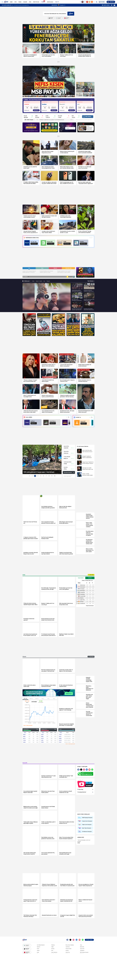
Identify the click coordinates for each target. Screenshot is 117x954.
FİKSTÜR (90, 577)
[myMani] (43, 2)
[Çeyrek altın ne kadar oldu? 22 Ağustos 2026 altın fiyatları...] (49, 358)
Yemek (38, 950)
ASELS (60, 736)
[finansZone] (85, 272)
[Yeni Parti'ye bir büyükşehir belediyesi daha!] (48, 531)
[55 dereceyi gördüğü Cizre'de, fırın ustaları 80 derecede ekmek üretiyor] (49, 80)
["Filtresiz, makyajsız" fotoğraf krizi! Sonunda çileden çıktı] (31, 365)
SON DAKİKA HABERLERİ (6, 5)
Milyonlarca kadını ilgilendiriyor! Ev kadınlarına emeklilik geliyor (89, 688)
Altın (54, 698)
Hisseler (67, 950)
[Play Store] (27, 945)
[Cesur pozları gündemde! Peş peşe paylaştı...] (48, 846)
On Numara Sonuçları (87, 831)
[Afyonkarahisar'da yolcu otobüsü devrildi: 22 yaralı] (67, 225)
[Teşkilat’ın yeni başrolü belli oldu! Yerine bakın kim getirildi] (66, 538)
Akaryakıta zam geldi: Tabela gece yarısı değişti (89, 696)
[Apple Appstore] (27, 949)
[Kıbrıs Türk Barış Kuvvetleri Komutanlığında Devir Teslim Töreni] (49, 160)
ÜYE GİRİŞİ (102, 1)
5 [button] (40, 476)
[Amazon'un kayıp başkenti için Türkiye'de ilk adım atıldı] (51, 96)
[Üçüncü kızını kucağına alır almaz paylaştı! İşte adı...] (66, 807)
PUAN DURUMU (81, 577)
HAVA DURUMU (54, 5)
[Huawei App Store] (27, 952)
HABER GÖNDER (107, 5)
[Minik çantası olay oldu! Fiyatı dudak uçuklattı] (48, 785)
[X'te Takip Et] (70, 940)
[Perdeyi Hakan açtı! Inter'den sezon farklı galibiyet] (66, 581)
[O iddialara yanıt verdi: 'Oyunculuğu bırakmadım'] (67, 209)
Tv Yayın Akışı (80, 789)
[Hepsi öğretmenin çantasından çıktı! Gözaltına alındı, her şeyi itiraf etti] (63, 96)
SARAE (24, 742)
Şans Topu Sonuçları (86, 828)
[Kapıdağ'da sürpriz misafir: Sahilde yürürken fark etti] (80, 516)
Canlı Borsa (91, 656)
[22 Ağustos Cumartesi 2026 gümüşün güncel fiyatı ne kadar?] (31, 531)
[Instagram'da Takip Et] (84, 770)
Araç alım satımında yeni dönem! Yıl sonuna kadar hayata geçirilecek (89, 715)
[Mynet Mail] (114, 5)
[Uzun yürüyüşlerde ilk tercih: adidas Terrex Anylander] (49, 404)
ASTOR (60, 740)
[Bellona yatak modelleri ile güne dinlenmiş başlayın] (31, 878)
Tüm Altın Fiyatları (68, 472)
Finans (38, 948)
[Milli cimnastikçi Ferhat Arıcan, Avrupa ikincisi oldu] (66, 597)
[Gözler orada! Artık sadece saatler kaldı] (31, 671)
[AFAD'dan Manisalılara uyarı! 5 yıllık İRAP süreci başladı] (34, 96)
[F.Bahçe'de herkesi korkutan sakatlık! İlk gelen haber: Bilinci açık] (58, 33)
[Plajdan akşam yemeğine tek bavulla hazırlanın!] (85, 358)
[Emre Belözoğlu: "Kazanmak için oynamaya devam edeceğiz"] (48, 581)
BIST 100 (27, 701)
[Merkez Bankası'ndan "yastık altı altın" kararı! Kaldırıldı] (80, 705)
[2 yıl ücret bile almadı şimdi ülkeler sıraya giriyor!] (67, 358)
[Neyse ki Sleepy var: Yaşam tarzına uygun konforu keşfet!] (48, 96)
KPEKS (24, 734)
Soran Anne (82, 948)
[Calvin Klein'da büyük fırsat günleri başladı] (49, 373)
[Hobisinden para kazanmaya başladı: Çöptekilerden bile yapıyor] (67, 893)
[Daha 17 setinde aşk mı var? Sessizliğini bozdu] (31, 389)
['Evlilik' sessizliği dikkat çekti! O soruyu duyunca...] (48, 815)
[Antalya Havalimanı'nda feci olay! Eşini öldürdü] (48, 546)
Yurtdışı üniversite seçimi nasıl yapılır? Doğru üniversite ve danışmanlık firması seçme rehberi (30, 901)
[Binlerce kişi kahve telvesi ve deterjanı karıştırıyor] (85, 373)
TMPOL (24, 740)
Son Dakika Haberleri (41, 944)
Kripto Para (68, 952)
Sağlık (52, 946)
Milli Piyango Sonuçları (87, 817)
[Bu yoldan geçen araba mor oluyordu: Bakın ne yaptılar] (80, 533)
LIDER (42, 740)
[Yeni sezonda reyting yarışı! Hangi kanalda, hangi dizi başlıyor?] (31, 838)
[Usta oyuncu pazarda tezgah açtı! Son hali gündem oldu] (65, 96)
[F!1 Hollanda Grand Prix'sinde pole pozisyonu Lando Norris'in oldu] (48, 627)
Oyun (81, 944)
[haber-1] (29, 324)
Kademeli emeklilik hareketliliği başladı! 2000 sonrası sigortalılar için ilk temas (89, 681)
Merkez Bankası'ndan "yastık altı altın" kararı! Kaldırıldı (89, 705)
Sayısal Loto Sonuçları (87, 821)
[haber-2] (44, 324)
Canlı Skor (91, 574)
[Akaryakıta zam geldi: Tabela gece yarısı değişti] (80, 696)
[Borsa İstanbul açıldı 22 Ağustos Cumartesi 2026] (67, 373)
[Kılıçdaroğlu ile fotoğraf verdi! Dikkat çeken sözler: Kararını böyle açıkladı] (58, 96)
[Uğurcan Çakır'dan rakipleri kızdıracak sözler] (66, 500)
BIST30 (37, 698)
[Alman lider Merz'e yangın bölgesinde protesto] (49, 145)
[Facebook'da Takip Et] (78, 770)
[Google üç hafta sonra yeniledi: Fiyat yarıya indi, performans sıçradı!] (86, 909)
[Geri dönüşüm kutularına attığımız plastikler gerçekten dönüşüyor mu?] (48, 500)
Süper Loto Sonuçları (86, 824)
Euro (48, 698)
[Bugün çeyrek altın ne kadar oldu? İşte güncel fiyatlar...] (49, 209)
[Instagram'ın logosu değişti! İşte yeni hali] (67, 909)
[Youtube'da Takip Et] (89, 770)
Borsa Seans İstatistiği (70, 944)
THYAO (60, 734)
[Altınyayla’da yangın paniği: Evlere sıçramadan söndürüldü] (85, 145)
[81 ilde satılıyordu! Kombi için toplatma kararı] (66, 679)
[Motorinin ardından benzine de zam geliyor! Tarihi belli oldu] (46, 96)
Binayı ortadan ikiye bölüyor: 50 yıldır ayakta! (89, 550)
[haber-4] (73, 324)
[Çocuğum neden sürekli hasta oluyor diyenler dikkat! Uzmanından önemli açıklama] (49, 225)
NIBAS (24, 736)
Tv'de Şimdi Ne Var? (81, 792)
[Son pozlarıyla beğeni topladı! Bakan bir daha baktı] (31, 777)
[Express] (87, 2)
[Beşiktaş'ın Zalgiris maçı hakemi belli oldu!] (66, 619)
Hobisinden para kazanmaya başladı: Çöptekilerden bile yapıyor (66, 901)
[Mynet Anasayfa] (6, 1)
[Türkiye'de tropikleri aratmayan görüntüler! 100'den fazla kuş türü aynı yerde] (67, 389)
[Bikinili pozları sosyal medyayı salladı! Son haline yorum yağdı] (31, 800)
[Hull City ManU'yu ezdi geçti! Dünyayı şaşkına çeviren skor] (42, 96)
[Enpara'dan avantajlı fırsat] (49, 96)
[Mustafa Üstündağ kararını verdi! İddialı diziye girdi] (85, 396)
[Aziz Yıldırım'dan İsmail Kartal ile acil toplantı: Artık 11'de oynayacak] (31, 627)
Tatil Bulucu (82, 950)
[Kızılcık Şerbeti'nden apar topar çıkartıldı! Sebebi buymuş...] (53, 96)
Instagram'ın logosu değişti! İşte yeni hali (67, 915)
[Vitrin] (82, 2)
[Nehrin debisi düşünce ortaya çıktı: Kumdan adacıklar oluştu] (67, 160)
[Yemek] (85, 2)
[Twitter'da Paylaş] (87, 843)
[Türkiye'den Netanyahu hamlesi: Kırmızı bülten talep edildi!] (31, 404)
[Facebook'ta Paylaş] (84, 843)
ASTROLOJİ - (70, 126)
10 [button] (54, 476)
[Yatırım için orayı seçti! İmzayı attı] (31, 507)
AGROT (42, 734)
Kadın (38, 952)
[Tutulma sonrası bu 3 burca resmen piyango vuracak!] (31, 209)
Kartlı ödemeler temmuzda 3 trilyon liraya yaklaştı (48, 900)
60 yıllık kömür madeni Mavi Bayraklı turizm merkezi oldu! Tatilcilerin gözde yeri (89, 543)
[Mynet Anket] (89, 2)
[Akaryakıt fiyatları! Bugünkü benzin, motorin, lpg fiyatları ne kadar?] (31, 225)
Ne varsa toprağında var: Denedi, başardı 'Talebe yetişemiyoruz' (86, 885)
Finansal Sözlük (68, 948)
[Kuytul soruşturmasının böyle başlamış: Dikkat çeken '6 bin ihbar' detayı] (25, 96)
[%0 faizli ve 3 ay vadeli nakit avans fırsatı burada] (85, 160)
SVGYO (42, 738)
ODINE (42, 736)
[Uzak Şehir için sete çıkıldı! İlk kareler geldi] (31, 152)
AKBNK (60, 738)
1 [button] (29, 476)
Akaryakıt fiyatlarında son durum (49, 915)
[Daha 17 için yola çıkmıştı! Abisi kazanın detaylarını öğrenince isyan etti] (66, 831)
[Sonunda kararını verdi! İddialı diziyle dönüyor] (48, 800)
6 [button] (43, 476)
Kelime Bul (82, 946)
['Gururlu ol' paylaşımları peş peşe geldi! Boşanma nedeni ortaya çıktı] (56, 96)
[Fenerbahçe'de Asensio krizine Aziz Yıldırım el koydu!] (62, 96)
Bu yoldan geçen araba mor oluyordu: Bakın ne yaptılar (89, 533)
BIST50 (31, 698)
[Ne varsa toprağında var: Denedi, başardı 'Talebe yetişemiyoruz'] (86, 878)
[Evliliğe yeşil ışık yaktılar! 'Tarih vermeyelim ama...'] (66, 769)
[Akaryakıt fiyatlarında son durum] (49, 909)
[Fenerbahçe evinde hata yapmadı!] (31, 612)
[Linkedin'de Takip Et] (87, 770)
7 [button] (46, 476)
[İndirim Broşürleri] (92, 2)
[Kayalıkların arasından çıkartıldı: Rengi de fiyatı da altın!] (31, 546)
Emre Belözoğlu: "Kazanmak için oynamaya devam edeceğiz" (20, 5)
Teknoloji (53, 944)
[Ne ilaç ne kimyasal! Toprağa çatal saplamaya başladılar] (85, 217)
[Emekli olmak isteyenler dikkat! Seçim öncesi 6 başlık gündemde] (41, 96)
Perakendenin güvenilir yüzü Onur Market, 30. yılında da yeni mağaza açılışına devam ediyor (67, 886)
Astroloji (52, 948)
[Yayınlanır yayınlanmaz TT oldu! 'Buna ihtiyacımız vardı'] (48, 769)
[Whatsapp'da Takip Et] (92, 770)
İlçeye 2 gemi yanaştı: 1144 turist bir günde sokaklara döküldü (89, 525)
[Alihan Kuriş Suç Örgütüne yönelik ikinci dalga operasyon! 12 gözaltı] (55, 96)
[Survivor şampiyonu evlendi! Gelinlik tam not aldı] (66, 785)
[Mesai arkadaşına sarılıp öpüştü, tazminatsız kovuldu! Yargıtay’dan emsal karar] (70, 96)
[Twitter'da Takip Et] (81, 770)
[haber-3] (58, 324)
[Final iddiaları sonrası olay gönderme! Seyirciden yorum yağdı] (48, 831)
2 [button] (32, 476)
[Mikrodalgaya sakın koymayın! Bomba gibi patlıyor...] (66, 515)
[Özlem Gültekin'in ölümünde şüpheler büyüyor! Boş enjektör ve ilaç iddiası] (74, 96)
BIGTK (24, 738)
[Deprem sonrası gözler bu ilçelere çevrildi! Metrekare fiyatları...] (49, 389)
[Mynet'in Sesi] (31, 127)
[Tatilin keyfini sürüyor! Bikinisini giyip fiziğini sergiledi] (31, 815)
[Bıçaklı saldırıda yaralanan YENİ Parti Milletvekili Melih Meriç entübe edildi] (23, 96)
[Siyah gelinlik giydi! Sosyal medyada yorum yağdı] (66, 846)
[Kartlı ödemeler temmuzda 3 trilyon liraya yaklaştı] (49, 893)
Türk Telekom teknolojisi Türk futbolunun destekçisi (30, 915)
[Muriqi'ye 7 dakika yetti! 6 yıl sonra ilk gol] (48, 597)
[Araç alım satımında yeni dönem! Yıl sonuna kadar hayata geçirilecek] (80, 713)
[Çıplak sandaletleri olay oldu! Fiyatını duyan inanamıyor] (60, 96)
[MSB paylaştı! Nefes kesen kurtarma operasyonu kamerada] (30, 96)
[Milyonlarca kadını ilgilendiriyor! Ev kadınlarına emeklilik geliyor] (80, 688)
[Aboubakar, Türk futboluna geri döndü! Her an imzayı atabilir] (67, 96)
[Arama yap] (97, 1)
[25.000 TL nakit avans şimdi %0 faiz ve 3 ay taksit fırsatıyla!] (37, 96)
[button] (94, 2)
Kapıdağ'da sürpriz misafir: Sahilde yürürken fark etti (89, 516)
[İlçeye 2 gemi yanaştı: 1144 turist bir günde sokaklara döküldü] (80, 525)
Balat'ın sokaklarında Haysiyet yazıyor (85, 900)
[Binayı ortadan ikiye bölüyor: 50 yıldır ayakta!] (80, 550)
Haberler (38, 946)
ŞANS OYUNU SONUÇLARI (83, 814)
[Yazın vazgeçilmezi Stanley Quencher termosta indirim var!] (48, 515)
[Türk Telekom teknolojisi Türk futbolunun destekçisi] (31, 909)
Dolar (43, 698)
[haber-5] (87, 324)
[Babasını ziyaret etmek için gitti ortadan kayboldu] (67, 145)
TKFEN (42, 742)
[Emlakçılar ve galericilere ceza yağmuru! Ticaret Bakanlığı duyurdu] (66, 702)
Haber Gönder (90, 939)
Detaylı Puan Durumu (90, 605)
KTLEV (60, 742)
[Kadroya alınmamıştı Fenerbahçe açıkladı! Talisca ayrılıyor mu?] (32, 96)
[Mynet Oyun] (49, 127)
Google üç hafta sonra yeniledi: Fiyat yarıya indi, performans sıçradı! (86, 916)
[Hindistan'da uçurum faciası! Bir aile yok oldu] (72, 96)
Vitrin (52, 950)
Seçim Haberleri (54, 952)
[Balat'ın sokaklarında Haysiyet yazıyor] (86, 893)
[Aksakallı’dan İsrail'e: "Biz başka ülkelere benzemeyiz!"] (67, 404)
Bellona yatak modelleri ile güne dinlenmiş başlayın (30, 885)
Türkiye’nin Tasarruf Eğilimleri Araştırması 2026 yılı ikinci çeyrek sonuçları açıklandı (49, 886)
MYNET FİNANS (30, 119)
